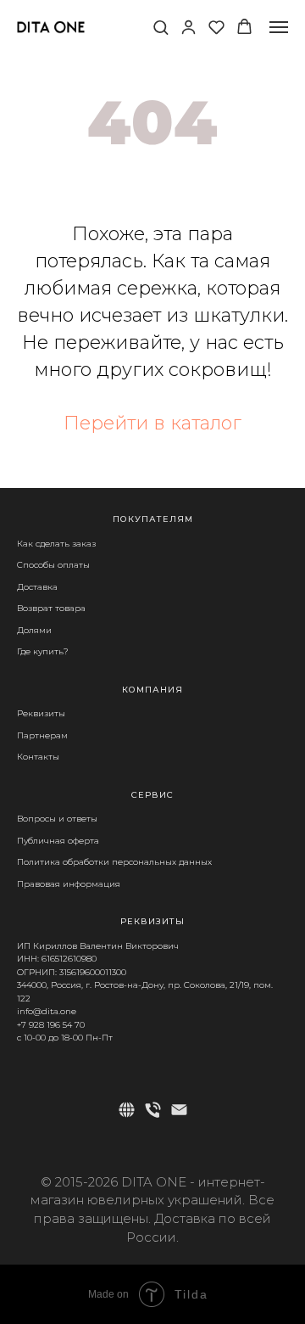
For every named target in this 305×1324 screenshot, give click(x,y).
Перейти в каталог (152, 423)
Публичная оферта (58, 840)
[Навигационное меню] (278, 27)
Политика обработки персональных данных (114, 861)
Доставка (37, 586)
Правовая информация (68, 883)
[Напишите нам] (179, 1109)
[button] (160, 27)
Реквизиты (41, 713)
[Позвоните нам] (153, 1109)
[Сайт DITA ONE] (126, 1109)
